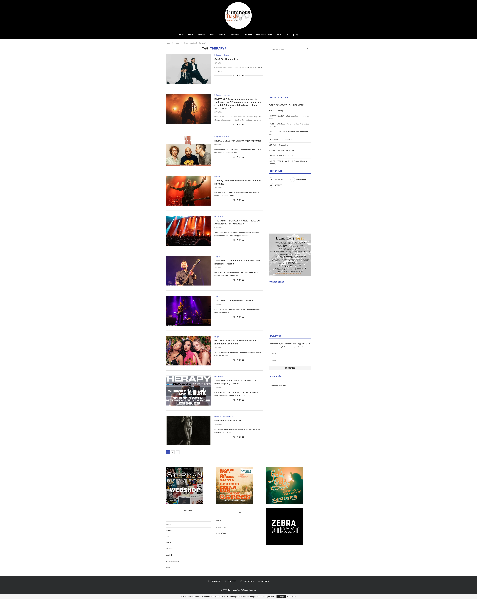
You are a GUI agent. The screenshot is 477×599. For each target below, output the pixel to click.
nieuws (190, 35)
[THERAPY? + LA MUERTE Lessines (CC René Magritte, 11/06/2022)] (188, 390)
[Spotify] (293, 35)
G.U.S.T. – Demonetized (226, 59)
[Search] (297, 35)
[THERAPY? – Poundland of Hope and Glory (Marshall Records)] (188, 271)
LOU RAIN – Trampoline (278, 145)
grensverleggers (172, 561)
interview (169, 549)
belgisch (169, 555)
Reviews (201, 35)
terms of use (221, 533)
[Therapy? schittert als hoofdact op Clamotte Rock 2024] (188, 191)
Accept (281, 597)
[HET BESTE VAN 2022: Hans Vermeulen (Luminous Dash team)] (188, 350)
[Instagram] (290, 35)
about (168, 567)
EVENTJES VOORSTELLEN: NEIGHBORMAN (287, 105)
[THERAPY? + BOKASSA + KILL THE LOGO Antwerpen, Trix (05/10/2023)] (188, 230)
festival (168, 543)
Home (181, 35)
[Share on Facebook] (237, 76)
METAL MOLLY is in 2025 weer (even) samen (237, 141)
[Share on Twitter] (240, 75)
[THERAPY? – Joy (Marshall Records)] (188, 310)
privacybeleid (221, 527)
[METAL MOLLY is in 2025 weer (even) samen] (188, 151)
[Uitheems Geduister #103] (188, 430)
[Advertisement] (290, 74)
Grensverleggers (264, 35)
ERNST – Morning (276, 111)
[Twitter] (288, 35)
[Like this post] (234, 76)
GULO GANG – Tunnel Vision (280, 140)
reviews (169, 530)
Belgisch (248, 35)
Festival (222, 35)
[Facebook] (285, 35)
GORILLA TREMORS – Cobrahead (282, 156)
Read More (291, 596)
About (278, 35)
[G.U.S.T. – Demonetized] (188, 69)
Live (212, 35)
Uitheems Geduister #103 (227, 420)
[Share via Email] (243, 76)
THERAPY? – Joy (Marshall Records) (234, 300)
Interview (235, 35)
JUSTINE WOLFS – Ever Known (281, 150)
